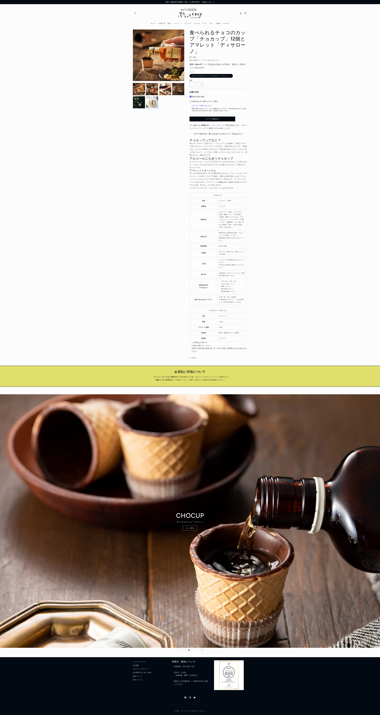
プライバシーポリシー (140, 669)
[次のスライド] (197, 650)
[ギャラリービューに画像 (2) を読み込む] (152, 89)
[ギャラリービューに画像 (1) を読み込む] (139, 89)
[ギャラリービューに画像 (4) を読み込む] (178, 89)
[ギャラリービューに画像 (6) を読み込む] (152, 102)
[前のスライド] (178, 650)
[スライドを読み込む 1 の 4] (182, 650)
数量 (191, 80)
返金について (137, 680)
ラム (210, 188)
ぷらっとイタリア (139, 662)
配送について (137, 676)
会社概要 (136, 665)
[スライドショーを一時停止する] (202, 650)
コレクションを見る (190, 528)
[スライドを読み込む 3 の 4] (189, 650)
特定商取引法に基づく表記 (142, 672)
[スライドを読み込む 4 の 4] (192, 650)
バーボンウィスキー (197, 188)
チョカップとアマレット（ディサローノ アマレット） (211, 76)
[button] (135, 13)
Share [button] (194, 358)
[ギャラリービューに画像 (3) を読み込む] (165, 89)
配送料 (195, 60)
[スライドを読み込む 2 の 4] (186, 650)
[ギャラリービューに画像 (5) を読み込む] (139, 102)
